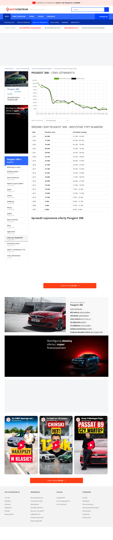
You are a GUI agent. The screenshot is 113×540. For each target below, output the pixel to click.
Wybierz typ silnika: (37, 120)
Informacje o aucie (13, 167)
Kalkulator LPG (35, 514)
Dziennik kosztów (13, 244)
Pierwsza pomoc (87, 504)
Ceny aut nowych (23, 22)
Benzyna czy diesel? (37, 511)
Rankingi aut (35, 504)
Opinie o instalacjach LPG (16, 250)
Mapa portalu (9, 514)
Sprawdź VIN (60, 498)
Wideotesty (75, 22)
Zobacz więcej (55, 480)
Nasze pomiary (12, 220)
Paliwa (40, 16)
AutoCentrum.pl (17, 9)
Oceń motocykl (61, 504)
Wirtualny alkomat (37, 508)
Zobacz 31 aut (69, 286)
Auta (7, 16)
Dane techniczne (19, 16)
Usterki (10, 196)
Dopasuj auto (9, 22)
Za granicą (85, 514)
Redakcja (8, 501)
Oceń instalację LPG (63, 501)
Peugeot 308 (13, 89)
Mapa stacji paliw (36, 521)
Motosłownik (86, 511)
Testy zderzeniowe (13, 256)
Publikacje (10, 202)
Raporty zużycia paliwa (15, 184)
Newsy (10, 208)
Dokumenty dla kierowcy (90, 508)
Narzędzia (51, 16)
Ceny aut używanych (40, 22)
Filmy (10, 226)
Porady (84, 498)
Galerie (10, 214)
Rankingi (65, 22)
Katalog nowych (12, 172)
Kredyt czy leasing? (37, 517)
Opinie (31, 16)
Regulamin (8, 508)
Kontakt (7, 511)
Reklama (7, 504)
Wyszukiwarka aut (37, 498)
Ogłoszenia (54, 22)
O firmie (7, 498)
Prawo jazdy (86, 517)
